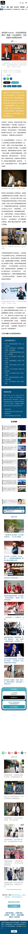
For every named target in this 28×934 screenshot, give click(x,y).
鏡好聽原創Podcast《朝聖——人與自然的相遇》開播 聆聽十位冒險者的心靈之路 (9, 482)
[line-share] (8, 78)
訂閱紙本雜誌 (3, 2)
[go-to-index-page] (12, 41)
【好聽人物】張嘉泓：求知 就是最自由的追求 (10, 448)
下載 (25, 753)
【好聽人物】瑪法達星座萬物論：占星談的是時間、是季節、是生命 (9, 428)
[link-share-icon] (11, 78)
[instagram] (16, 920)
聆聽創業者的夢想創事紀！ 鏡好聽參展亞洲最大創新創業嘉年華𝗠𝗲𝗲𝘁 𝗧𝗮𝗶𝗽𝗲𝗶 (9, 468)
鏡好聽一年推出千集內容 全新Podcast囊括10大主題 (10, 489)
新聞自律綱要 (20, 915)
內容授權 (6, 915)
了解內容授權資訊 (16, 897)
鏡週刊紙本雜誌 (16, 895)
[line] (9, 920)
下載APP (13, 915)
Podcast (14, 86)
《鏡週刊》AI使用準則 (14, 917)
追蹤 (12, 753)
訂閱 (18, 753)
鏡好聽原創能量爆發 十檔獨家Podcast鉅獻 (10, 475)
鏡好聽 (8, 75)
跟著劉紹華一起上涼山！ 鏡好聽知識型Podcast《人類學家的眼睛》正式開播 (10, 434)
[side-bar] (26, 2)
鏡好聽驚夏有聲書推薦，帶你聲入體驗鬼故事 (9, 461)
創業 (5, 86)
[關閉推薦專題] (26, 460)
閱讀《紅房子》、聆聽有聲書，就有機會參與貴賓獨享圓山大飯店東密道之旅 (9, 441)
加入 (6, 753)
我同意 (14, 931)
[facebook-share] (4, 78)
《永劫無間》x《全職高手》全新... (14, 618)
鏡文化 (9, 86)
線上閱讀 (14, 906)
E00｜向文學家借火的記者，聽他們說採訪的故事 (9, 455)
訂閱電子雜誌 (19, 913)
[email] (20, 920)
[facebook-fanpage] (13, 920)
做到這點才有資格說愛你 (11, 578)
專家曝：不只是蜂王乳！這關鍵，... (9, 501)
